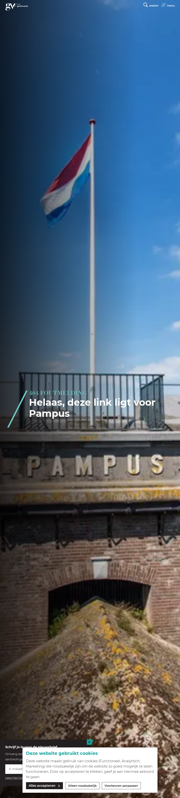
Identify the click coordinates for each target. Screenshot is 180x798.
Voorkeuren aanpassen (121, 785)
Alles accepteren (42, 786)
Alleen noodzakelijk (82, 785)
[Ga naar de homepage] (16, 7)
